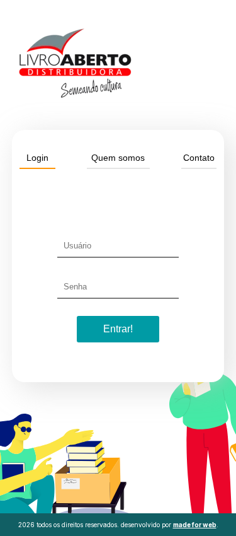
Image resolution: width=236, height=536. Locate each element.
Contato (199, 158)
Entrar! (118, 328)
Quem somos (118, 158)
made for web (194, 524)
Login (37, 158)
